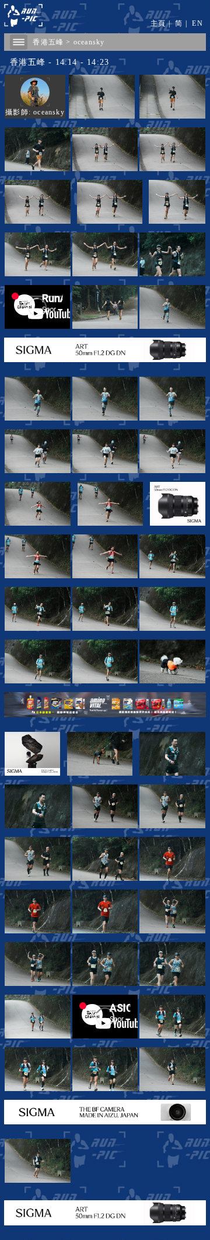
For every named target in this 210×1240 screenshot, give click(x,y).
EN (197, 23)
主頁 (158, 23)
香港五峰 (48, 42)
